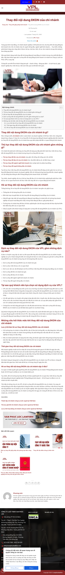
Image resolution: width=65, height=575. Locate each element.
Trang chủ (5, 24)
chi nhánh (16, 136)
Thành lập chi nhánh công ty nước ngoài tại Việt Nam (18, 401)
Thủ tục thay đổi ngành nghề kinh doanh (16, 163)
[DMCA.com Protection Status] (33, 516)
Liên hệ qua (25, 2)
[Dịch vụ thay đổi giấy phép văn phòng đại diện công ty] (16, 441)
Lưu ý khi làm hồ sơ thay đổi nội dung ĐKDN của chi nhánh (24, 123)
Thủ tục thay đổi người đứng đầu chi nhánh (17, 166)
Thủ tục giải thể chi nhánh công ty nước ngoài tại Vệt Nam (20, 405)
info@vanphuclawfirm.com (12, 545)
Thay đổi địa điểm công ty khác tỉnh (43, 450)
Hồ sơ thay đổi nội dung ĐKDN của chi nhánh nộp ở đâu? (24, 127)
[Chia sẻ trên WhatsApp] (26, 483)
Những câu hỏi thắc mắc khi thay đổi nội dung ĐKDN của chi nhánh (24, 121)
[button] (2, 8)
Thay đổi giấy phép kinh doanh (18, 24)
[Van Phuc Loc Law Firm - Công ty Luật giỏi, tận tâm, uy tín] (33, 8)
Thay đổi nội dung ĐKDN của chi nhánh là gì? (17, 110)
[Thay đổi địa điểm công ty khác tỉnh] (48, 441)
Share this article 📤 (32, 41)
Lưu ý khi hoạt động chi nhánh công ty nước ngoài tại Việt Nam (21, 408)
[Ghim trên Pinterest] (38, 483)
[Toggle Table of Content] (60, 107)
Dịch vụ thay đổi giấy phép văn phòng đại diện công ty (16, 451)
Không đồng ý (15, 568)
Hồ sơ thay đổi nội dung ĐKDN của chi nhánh (17, 114)
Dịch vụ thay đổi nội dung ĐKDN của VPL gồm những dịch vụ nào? (24, 116)
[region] (22, 560)
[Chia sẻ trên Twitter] (32, 483)
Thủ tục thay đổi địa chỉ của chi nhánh (15, 160)
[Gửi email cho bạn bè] (35, 483)
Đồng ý (31, 568)
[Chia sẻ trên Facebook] (29, 483)
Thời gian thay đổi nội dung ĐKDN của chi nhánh (21, 125)
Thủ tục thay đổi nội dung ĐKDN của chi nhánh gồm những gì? (22, 112)
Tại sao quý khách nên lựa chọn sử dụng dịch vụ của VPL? (21, 119)
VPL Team (36, 37)
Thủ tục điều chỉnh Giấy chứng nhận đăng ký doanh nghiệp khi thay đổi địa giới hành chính (16, 473)
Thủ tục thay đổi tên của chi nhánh (14, 157)
